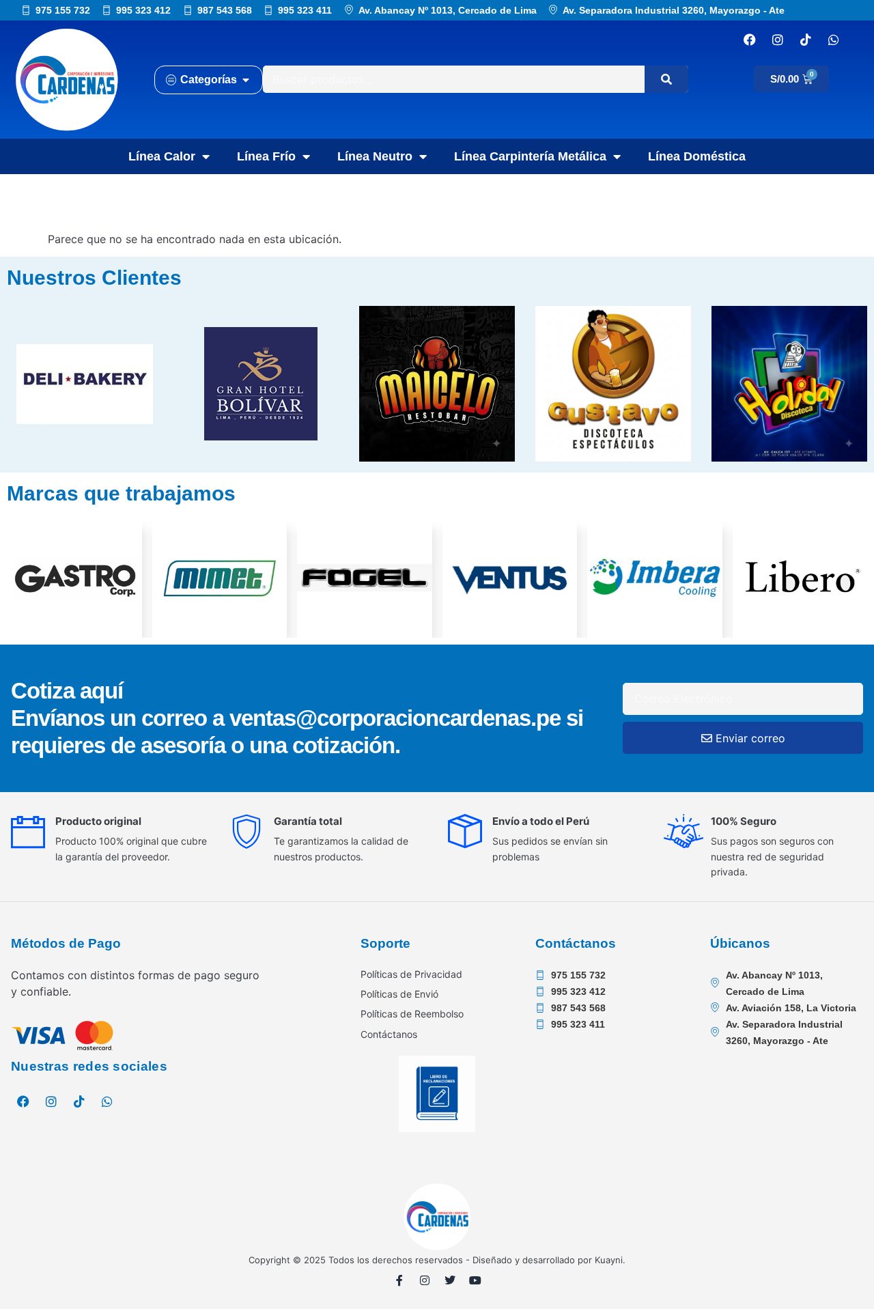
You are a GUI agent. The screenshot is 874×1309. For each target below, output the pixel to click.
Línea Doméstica (697, 156)
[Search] (666, 79)
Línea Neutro (374, 156)
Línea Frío (266, 156)
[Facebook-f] (399, 1280)
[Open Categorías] (245, 80)
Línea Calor (161, 156)
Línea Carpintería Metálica (530, 156)
